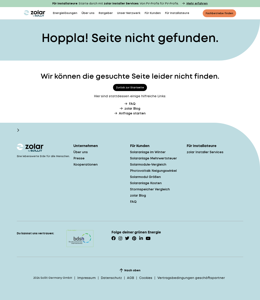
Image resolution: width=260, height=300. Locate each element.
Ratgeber (106, 13)
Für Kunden (153, 13)
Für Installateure (177, 13)
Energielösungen (65, 13)
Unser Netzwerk (128, 13)
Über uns (88, 13)
